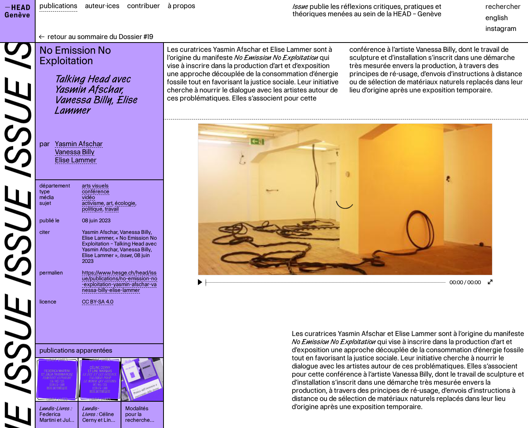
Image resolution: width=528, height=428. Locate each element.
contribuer (143, 6)
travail (112, 209)
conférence (95, 191)
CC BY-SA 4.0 (97, 301)
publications (58, 6)
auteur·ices (102, 6)
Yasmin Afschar (79, 144)
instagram (500, 28)
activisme (93, 203)
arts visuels (95, 185)
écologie (125, 203)
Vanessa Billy (74, 152)
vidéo (88, 197)
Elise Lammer (76, 160)
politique (92, 209)
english (496, 18)
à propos (181, 6)
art (109, 203)
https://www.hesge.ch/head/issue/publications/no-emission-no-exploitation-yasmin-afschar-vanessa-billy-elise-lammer (119, 281)
